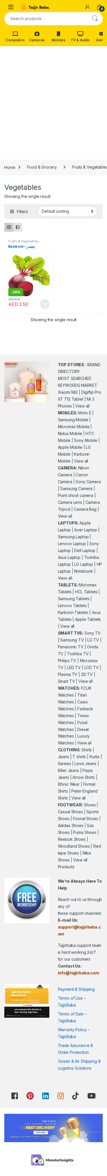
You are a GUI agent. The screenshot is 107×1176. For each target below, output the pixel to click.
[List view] (17, 227)
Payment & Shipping (76, 989)
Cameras (36, 40)
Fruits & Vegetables (23, 241)
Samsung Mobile (73, 419)
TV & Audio (80, 40)
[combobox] (45, 18)
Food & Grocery (41, 167)
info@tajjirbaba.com (78, 972)
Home (9, 167)
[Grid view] (8, 227)
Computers (15, 40)
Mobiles (58, 40)
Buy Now (45, 304)
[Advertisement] (53, 103)
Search (95, 18)
